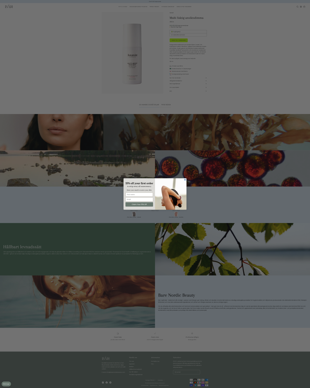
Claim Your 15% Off (139, 204)
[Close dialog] (185, 180)
